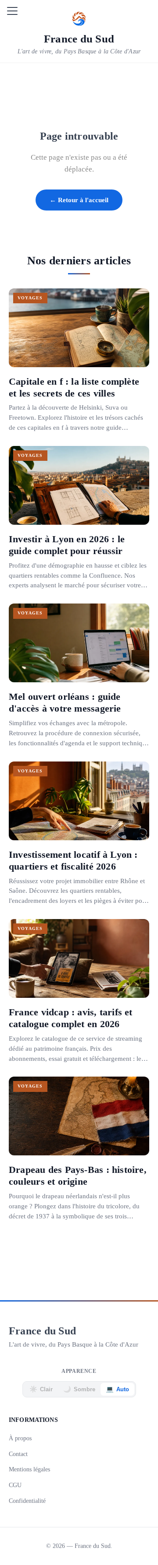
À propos (20, 1438)
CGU (15, 1484)
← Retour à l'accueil (79, 200)
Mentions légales (29, 1469)
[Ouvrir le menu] (12, 11)
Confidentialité (27, 1500)
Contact (18, 1453)
